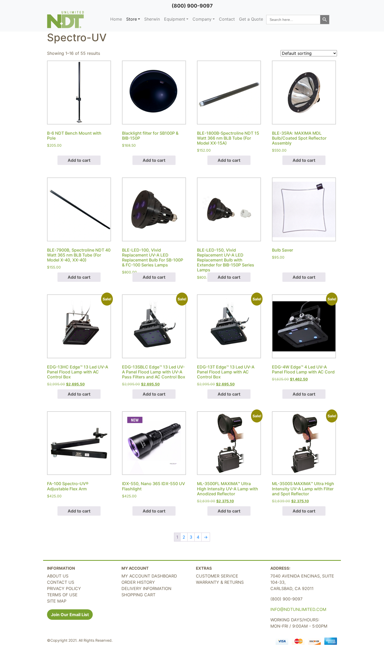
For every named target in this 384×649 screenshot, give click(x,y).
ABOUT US (57, 576)
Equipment (174, 19)
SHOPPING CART (138, 594)
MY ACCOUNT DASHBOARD (149, 576)
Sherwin (152, 19)
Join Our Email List (70, 614)
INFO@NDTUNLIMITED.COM (298, 609)
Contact (227, 19)
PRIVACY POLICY (64, 588)
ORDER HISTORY (138, 582)
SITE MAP (56, 601)
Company (202, 19)
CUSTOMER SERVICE (217, 576)
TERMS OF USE (62, 594)
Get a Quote (251, 19)
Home (116, 19)
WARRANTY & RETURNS (220, 582)
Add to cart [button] (79, 160)
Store (131, 19)
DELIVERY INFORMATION (146, 588)
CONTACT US (60, 582)
